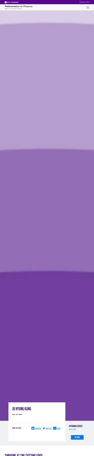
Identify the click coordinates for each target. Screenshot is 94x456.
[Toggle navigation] (87, 7)
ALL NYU (86, 2)
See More (77, 437)
